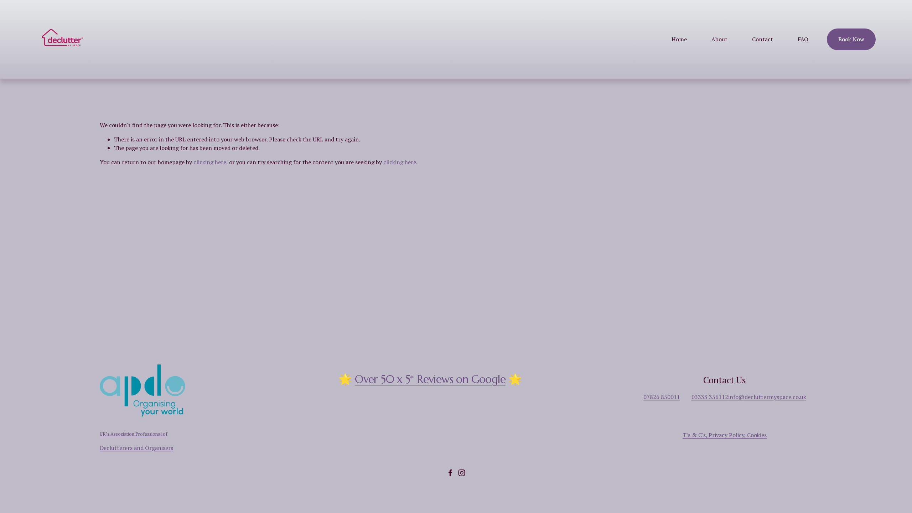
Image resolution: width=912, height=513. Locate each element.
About (719, 39)
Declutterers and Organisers (136, 448)
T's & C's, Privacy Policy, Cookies (725, 435)
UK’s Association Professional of (133, 434)
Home (679, 39)
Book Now (851, 39)
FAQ (803, 39)
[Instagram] (461, 472)
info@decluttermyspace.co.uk (767, 397)
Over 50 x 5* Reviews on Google (430, 379)
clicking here (209, 162)
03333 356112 (709, 397)
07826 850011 (661, 397)
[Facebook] (450, 472)
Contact (762, 39)
